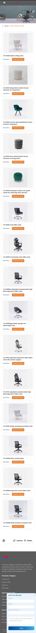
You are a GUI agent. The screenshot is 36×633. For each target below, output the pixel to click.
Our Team (5, 619)
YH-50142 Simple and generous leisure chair (18, 426)
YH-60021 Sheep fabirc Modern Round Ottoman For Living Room (15, 89)
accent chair (6, 582)
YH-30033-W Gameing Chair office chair (16, 257)
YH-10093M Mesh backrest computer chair (17, 523)
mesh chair (5, 579)
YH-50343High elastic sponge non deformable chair (14, 324)
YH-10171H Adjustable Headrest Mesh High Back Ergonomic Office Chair (17, 393)
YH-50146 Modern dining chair (13, 56)
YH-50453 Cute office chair (12, 225)
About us (5, 613)
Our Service (6, 622)
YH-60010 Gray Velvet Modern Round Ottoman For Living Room (15, 157)
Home (7, 26)
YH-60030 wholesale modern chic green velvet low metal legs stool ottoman (16, 192)
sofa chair (5, 588)
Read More (6, 59)
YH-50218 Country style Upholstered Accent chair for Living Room (17, 123)
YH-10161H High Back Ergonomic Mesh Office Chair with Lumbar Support (17, 359)
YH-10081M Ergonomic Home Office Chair (16, 491)
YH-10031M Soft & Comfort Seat (13, 458)
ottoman (5, 585)
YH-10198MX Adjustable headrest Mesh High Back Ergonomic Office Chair (17, 290)
